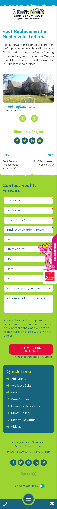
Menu (28, 498)
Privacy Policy (20, 442)
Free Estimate (51, 503)
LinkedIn (32, 140)
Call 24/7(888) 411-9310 (5, 503)
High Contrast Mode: (25, 485)
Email (40, 140)
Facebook (17, 140)
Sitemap (37, 442)
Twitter (25, 140)
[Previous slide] (22, 118)
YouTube (28, 462)
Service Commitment (28, 446)
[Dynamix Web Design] (28, 474)
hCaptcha (46, 356)
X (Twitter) (21, 462)
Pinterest (44, 462)
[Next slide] (34, 118)
